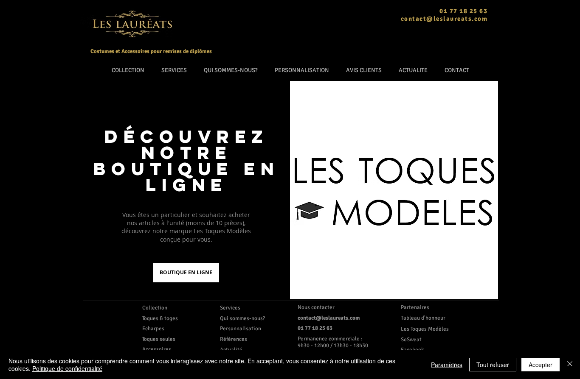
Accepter (540, 364)
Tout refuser (492, 364)
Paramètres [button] (446, 364)
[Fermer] (570, 364)
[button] (426, 339)
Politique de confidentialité (67, 368)
